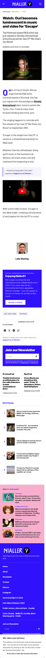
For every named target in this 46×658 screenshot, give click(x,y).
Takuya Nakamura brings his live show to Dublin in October (29, 442)
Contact (6, 582)
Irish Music (18, 519)
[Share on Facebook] (5, 330)
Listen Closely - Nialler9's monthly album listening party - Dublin (19, 614)
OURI (24, 11)
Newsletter (7, 577)
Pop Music (23, 313)
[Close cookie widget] (41, 637)
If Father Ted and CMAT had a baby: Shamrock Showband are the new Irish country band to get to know (28, 535)
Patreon (6, 587)
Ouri (10, 90)
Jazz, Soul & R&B (10, 313)
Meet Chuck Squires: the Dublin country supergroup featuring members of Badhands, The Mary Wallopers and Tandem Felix (27, 512)
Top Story (18, 493)
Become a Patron (15, 302)
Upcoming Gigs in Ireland (13, 598)
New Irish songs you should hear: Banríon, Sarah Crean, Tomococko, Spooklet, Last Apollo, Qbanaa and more (28, 499)
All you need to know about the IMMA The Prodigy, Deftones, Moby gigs (28, 413)
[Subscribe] (36, 356)
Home (5, 566)
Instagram (7, 592)
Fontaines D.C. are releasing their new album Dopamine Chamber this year (27, 427)
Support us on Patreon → (23, 173)
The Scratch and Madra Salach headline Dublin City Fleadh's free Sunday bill (28, 456)
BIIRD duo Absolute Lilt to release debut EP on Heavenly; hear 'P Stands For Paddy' (27, 524)
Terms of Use (34, 362)
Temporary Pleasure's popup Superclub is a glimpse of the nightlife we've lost (28, 470)
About (5, 571)
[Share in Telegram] (14, 330)
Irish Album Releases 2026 (13, 603)
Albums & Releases (21, 506)
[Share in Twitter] (9, 330)
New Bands (6, 11)
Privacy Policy (24, 362)
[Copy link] (18, 330)
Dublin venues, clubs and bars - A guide (19, 608)
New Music (15, 11)
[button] (3, 4)
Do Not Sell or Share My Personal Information (22, 654)
